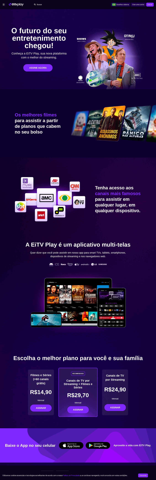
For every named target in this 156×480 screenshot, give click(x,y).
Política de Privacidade (71, 475)
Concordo (143, 475)
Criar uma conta (138, 4)
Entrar (150, 4)
